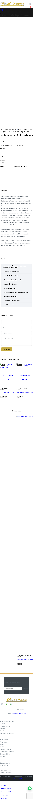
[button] (32, 1)
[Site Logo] (12, 3)
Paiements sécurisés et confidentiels (16, 292)
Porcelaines (3, 742)
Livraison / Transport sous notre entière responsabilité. (14, 266)
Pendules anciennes (6, 788)
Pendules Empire (5, 726)
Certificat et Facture (11, 305)
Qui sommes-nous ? (6, 763)
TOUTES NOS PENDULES (7, 721)
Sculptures (3, 747)
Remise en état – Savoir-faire (13, 280)
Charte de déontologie (11, 276)
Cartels (2, 731)
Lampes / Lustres (5, 749)
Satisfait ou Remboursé (12, 271)
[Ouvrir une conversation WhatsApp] (30, 788)
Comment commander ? (12, 301)
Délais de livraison (10, 288)
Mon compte (4, 765)
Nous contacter (5, 768)
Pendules (3, 724)
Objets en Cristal (5, 754)
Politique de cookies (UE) (7, 772)
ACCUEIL (3, 785)
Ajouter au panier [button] (25, 655)
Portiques (3, 728)
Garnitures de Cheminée (7, 733)
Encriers (2, 756)
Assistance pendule (10, 296)
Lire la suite (6, 388)
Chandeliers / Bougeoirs (7, 751)
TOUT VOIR (4, 795)
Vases (2, 744)
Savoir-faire (4, 798)
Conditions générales (17, 778)
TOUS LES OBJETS (5, 740)
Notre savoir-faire (5, 770)
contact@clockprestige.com (19, 713)
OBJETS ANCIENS (6, 791)
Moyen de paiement (10, 284)
